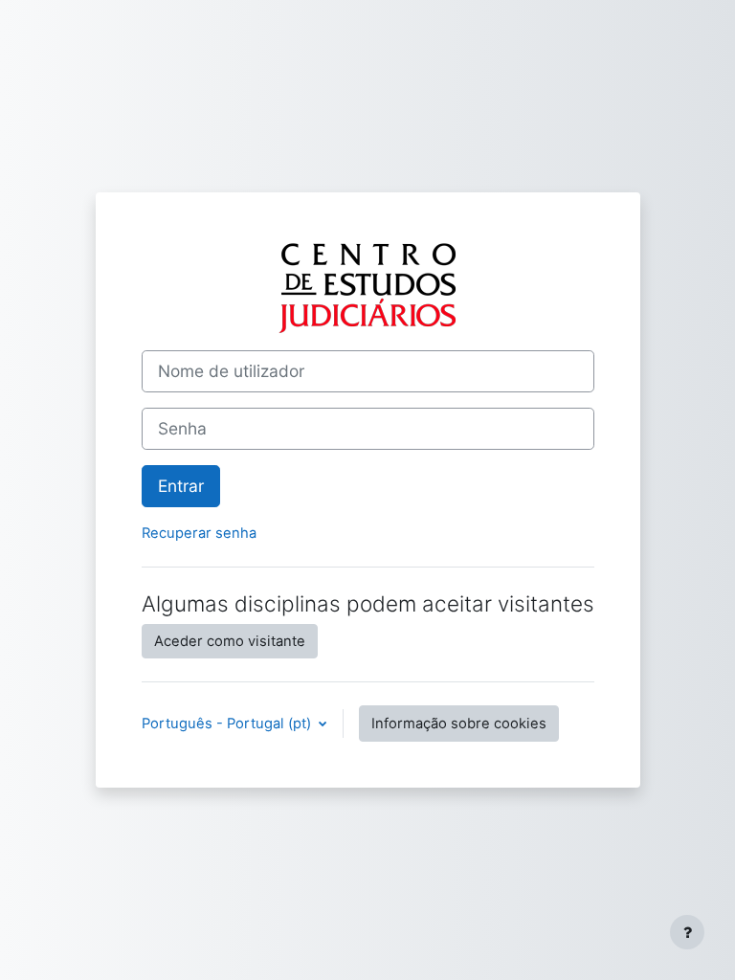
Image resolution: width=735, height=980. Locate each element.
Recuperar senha (199, 533)
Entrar (181, 486)
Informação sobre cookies (458, 723)
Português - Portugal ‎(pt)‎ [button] (228, 723)
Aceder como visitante (229, 641)
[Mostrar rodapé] (687, 932)
